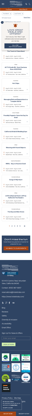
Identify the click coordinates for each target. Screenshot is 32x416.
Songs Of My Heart (15, 180)
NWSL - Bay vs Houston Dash (16, 164)
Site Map (17, 398)
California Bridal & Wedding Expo (15, 131)
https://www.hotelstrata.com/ (13, 297)
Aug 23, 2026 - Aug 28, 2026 (13, 104)
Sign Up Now (8, 345)
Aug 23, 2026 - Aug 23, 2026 (13, 72)
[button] (16, 248)
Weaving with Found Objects (16, 147)
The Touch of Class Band (16, 51)
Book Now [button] (8, 413)
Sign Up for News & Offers (12, 333)
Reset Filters (27, 17)
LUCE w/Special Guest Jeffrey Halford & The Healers (15, 197)
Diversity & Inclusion (9, 320)
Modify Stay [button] (24, 413)
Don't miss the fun (16, 239)
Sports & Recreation (16, 161)
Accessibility (6, 324)
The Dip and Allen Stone (15, 212)
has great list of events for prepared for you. (16, 243)
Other (15, 64)
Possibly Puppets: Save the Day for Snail (16, 116)
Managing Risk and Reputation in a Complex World (16, 100)
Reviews (5, 312)
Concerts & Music (15, 177)
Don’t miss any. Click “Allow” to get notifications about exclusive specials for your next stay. (15, 39)
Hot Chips (15, 83)
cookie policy (13, 405)
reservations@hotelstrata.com (13, 292)
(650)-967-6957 (15, 288)
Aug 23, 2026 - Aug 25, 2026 (13, 88)
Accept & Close (8, 407)
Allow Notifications (15, 46)
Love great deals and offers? (15, 32)
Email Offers (6, 328)
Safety (4, 316)
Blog (3, 308)
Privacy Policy (7, 398)
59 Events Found (6, 18)
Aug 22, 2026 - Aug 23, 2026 (13, 56)
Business (16, 80)
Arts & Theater (15, 112)
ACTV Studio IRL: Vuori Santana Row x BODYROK (16, 68)
